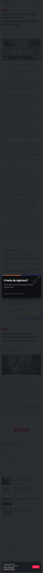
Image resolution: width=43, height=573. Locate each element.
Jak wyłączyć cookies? (9, 569)
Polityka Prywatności (9, 567)
